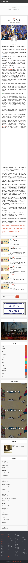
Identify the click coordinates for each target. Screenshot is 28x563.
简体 (4, 1)
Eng (1, 1)
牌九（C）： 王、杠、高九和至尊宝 (9, 498)
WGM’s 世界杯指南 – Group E (15, 268)
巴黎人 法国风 (5, 475)
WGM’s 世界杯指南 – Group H (15, 241)
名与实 (3, 480)
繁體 (7, 1)
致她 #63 (4, 461)
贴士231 (13, 445)
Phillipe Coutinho (10, 231)
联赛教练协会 (9, 69)
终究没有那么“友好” (6, 484)
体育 (10, 239)
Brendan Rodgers (14, 225)
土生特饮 (4, 527)
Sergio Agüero (6, 232)
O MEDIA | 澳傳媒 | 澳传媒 (17, 561)
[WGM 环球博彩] (14, 7)
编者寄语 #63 (5, 508)
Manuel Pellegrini (8, 230)
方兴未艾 (4, 503)
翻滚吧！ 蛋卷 (5, 465)
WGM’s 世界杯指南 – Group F (15, 259)
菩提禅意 (4, 522)
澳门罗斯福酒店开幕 (14, 331)
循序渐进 (4, 494)
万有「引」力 (4, 470)
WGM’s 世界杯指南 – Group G (15, 249)
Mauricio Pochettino (17, 230)
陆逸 (19, 22)
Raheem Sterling (18, 231)
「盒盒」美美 (4, 517)
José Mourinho (17, 228)
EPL (7, 228)
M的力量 (4, 489)
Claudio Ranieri (22, 225)
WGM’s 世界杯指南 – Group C (15, 286)
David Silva (12, 227)
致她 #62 (4, 513)
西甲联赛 (4, 126)
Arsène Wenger (6, 225)
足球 (14, 18)
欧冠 (21, 121)
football (10, 228)
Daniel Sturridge (6, 227)
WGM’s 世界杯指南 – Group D (15, 276)
